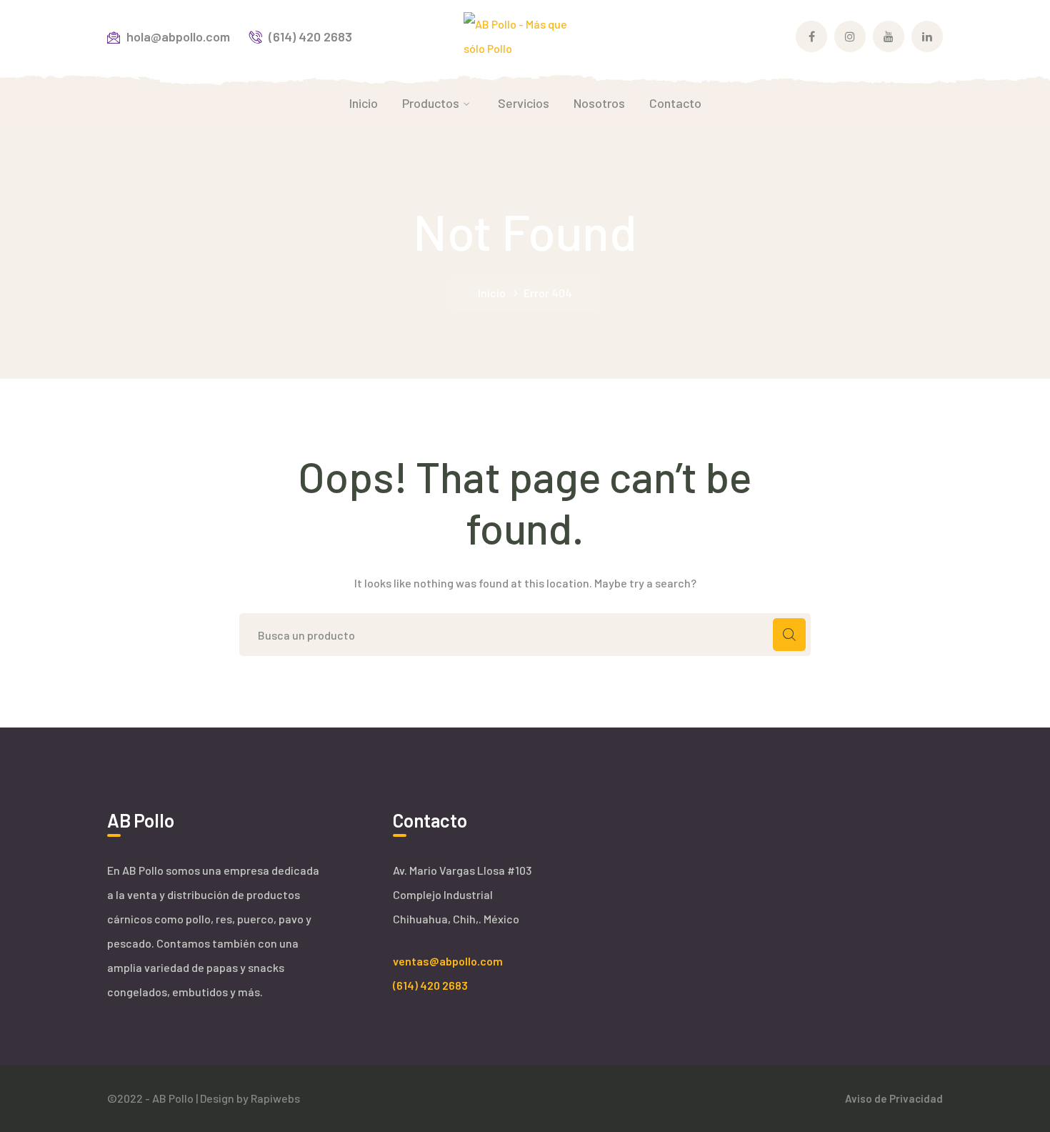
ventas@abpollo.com (448, 961)
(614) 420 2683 (430, 985)
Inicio (492, 292)
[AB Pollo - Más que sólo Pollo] (525, 34)
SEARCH (789, 634)
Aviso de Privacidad (894, 1098)
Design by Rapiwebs (250, 1098)
